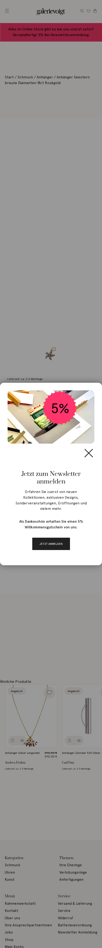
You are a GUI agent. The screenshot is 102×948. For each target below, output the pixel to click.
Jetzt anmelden (51, 544)
